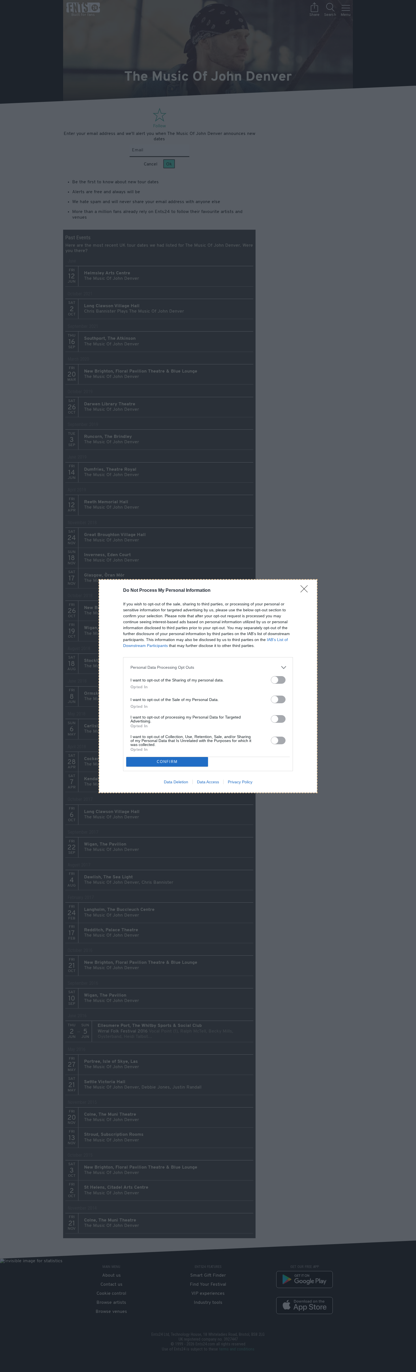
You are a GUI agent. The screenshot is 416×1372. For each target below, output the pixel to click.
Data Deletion (176, 782)
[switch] (278, 680)
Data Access (208, 782)
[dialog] (208, 686)
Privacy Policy (240, 782)
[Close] (306, 590)
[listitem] (208, 667)
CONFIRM (167, 762)
